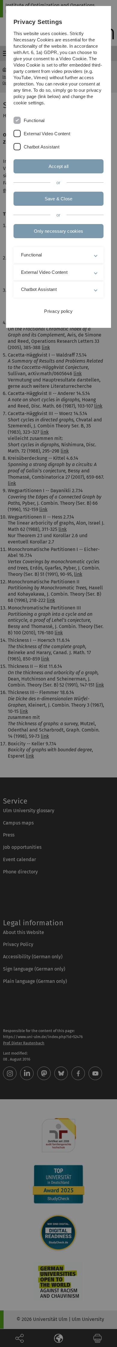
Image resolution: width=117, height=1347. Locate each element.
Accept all (58, 166)
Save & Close (59, 198)
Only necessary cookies (58, 231)
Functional (34, 120)
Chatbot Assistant (41, 146)
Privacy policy (58, 311)
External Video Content (47, 133)
